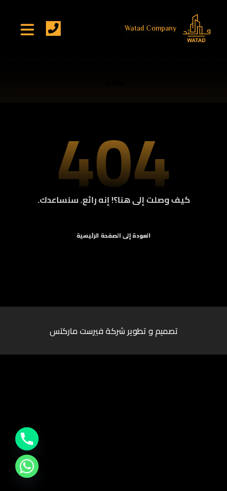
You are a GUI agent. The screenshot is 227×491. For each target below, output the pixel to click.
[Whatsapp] (27, 466)
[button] (27, 29)
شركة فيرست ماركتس (87, 331)
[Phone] (27, 438)
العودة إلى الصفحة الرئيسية (113, 235)
